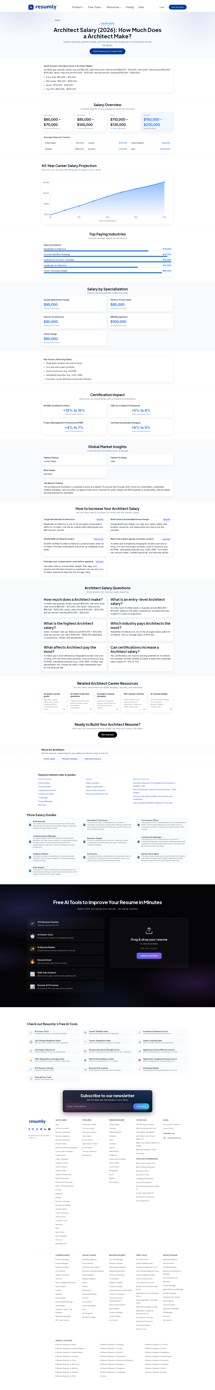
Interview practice (94, 759)
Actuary (85, 1298)
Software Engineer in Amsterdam (113, 1372)
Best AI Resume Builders (145, 1167)
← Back (56, 20)
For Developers (61, 1236)
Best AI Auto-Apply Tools (145, 1163)
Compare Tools (61, 1221)
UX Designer (60, 1271)
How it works (60, 1217)
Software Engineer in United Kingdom (69, 1348)
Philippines (113, 1171)
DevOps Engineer (89, 1279)
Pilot (84, 1309)
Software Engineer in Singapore (112, 1368)
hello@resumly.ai (174, 1138)
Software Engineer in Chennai (156, 1364)
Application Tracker (90, 1144)
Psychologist (60, 1286)
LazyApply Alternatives (145, 1178)
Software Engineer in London (111, 1348)
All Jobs (103, 1376)
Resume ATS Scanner (144, 1321)
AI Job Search (87, 1140)
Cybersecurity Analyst (91, 1267)
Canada (112, 1128)
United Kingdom (115, 1132)
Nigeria (112, 1178)
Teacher (58, 1279)
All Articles (140, 1153)
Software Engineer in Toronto (156, 1344)
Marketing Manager (63, 1316)
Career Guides (61, 1167)
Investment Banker (89, 1294)
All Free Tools (141, 1329)
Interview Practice (89, 1132)
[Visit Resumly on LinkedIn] (45, 1129)
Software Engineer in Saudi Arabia (158, 1356)
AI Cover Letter (88, 1128)
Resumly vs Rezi (142, 1171)
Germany (112, 1144)
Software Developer (117, 1275)
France (112, 1147)
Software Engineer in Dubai (155, 1348)
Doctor (85, 1283)
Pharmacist (86, 1290)
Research (59, 1224)
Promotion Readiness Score (147, 1267)
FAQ (57, 1228)
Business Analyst (62, 1267)
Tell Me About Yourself (145, 1124)
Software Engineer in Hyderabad (112, 1356)
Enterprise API (60, 1244)
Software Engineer (89, 1259)
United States (114, 1124)
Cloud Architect (44, 787)
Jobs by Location (62, 1128)
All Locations (114, 1182)
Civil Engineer (87, 1313)
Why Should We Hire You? (146, 1128)
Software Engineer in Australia (156, 1360)
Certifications (60, 1155)
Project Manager (45, 801)
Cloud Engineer (88, 1275)
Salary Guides (60, 1171)
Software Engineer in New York (67, 1364)
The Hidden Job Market (145, 1132)
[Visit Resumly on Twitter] (41, 1129)
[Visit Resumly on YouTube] (49, 1129)
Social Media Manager (64, 1302)
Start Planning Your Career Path (107, 51)
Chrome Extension (89, 1151)
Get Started (107, 734)
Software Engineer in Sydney (66, 1372)
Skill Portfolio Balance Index (147, 1307)
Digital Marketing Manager (173, 1289)
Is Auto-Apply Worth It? (145, 1193)
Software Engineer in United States (68, 1352)
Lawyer (58, 1290)
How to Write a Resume (64, 1186)
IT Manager (43, 798)
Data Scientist (87, 1263)
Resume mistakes (71, 759)
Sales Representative (117, 1267)
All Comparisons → (143, 1201)
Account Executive (170, 1278)
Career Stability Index (144, 1263)
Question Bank (61, 1209)
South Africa (114, 1167)
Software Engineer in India (65, 1344)
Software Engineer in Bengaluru (112, 1364)
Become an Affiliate (63, 1205)
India (111, 1140)
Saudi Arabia (114, 1163)
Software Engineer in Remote (111, 1352)
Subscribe (141, 1106)
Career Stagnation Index (145, 1275)
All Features (86, 1155)
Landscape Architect (47, 790)
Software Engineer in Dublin (155, 1372)
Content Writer (115, 1316)
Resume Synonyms (62, 1140)
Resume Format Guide (64, 1182)
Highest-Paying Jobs (63, 1174)
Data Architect (44, 783)
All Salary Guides (89, 1317)
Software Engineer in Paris (65, 1376)
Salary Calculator (62, 1178)
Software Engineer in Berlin (155, 1368)
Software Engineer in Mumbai (66, 1368)
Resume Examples (62, 1136)
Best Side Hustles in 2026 (146, 1150)
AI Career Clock (142, 1259)
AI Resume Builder (89, 1124)
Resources (113, 7)
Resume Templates (62, 1132)
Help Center (60, 1232)
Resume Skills (60, 1144)
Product (77, 7)
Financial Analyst (89, 1306)
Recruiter (42, 805)
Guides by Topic (61, 1163)
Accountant (86, 1302)
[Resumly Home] (38, 1121)
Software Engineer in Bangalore (157, 1352)
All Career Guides (62, 1320)
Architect (59, 1294)
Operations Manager (171, 1309)
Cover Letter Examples (64, 1151)
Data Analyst (60, 1298)
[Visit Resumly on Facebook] (29, 1129)
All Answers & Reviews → (146, 1197)
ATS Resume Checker (144, 1317)
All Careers (113, 1320)
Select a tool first (149, 955)
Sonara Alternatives (143, 1182)
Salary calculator (93, 783)
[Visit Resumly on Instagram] (33, 1129)
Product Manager (62, 1259)
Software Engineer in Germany (112, 1344)
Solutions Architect (46, 794)
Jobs (141, 7)
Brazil (111, 1174)
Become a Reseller (62, 1201)
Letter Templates (62, 1159)
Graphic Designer (62, 1275)
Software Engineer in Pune (65, 1360)
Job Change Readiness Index (147, 1271)
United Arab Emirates (117, 1159)
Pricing (130, 7)
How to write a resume (95, 790)
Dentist (85, 1286)
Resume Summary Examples (66, 1147)
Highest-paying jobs (94, 787)
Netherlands (114, 1151)
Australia (112, 1136)
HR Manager (60, 1306)
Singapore (113, 1155)
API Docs (58, 1240)
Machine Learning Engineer (93, 1271)
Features (58, 1194)
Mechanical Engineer (117, 1305)
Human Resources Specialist (120, 1290)
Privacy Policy (168, 1128)
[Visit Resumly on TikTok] (37, 1129)
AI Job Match (87, 1147)
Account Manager (116, 1259)
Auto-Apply (86, 1136)
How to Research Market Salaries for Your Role (152, 803)
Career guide (50, 759)
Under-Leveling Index (144, 1279)
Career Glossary (61, 1213)
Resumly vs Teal (142, 1175)
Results (58, 1197)
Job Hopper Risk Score (145, 1283)
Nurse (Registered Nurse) (65, 1283)
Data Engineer (168, 1301)
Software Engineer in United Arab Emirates (116, 1360)
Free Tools (94, 7)
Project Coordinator (117, 1294)
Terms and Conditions (171, 1124)
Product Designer (116, 1312)
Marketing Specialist (117, 1271)
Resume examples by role (97, 794)
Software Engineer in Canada (66, 1356)
